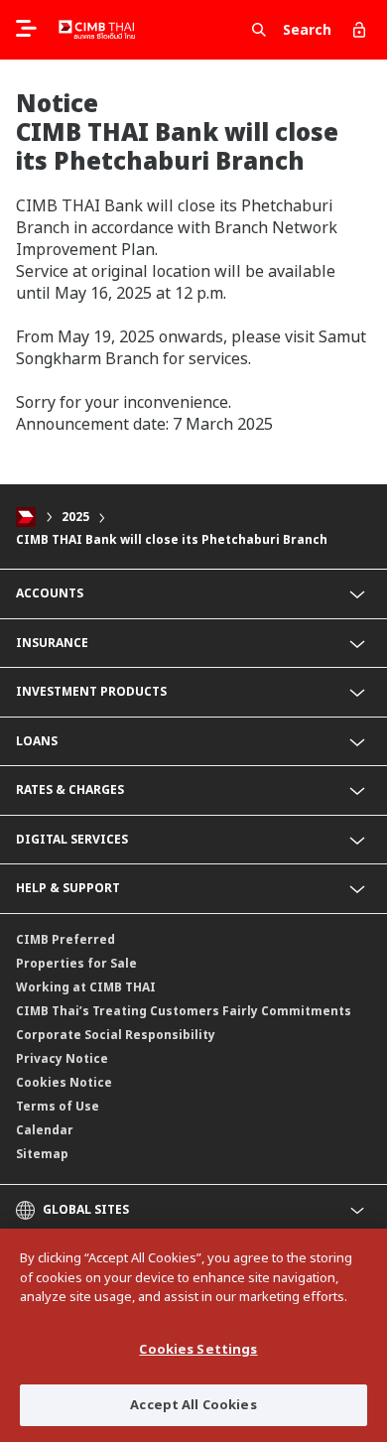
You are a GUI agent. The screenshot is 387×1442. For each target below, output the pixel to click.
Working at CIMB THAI (86, 987)
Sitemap (42, 1153)
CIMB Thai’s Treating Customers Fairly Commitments (183, 1010)
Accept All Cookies (193, 1404)
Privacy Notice (62, 1058)
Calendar (44, 1129)
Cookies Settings (198, 1349)
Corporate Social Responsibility (115, 1034)
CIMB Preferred (65, 939)
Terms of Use (57, 1106)
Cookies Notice (64, 1082)
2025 (75, 516)
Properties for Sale (76, 963)
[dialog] (193, 1335)
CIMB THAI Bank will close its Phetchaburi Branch (171, 539)
